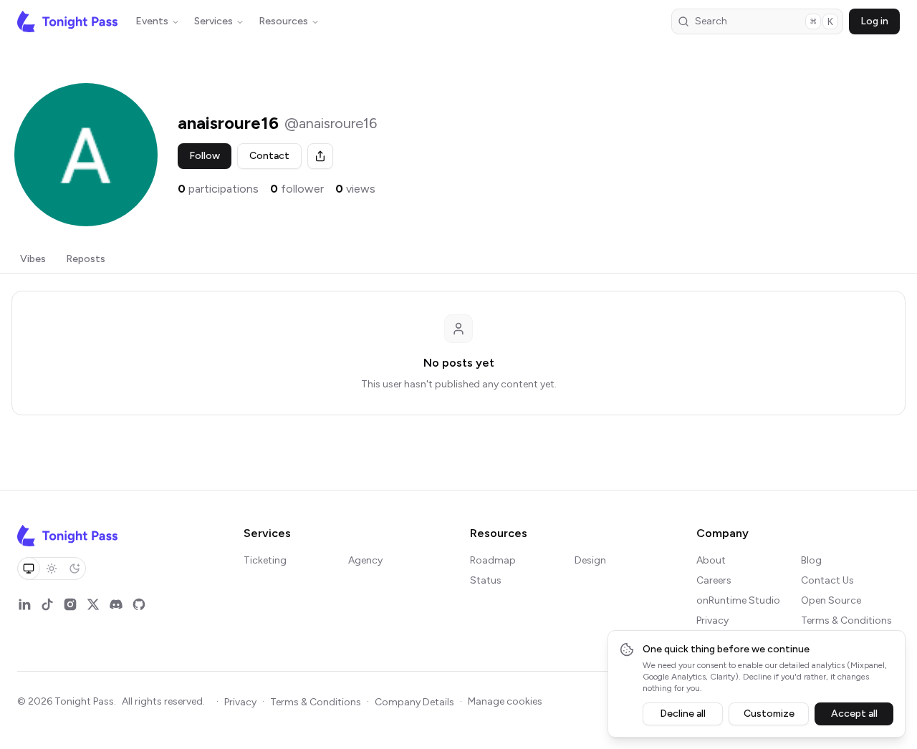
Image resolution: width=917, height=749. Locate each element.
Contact (269, 156)
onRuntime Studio (738, 600)
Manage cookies (505, 701)
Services (213, 21)
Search (764, 21)
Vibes (33, 259)
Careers (713, 580)
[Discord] (116, 604)
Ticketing (265, 560)
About (711, 560)
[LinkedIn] (24, 604)
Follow (204, 156)
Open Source (831, 600)
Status (485, 580)
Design (590, 560)
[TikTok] (47, 604)
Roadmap (493, 560)
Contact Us (827, 580)
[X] (93, 604)
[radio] (28, 568)
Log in (874, 21)
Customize (769, 713)
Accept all (854, 713)
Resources (283, 21)
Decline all (683, 713)
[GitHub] (139, 604)
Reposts (85, 259)
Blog (811, 560)
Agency (365, 560)
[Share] (320, 156)
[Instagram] (70, 604)
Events (151, 21)
